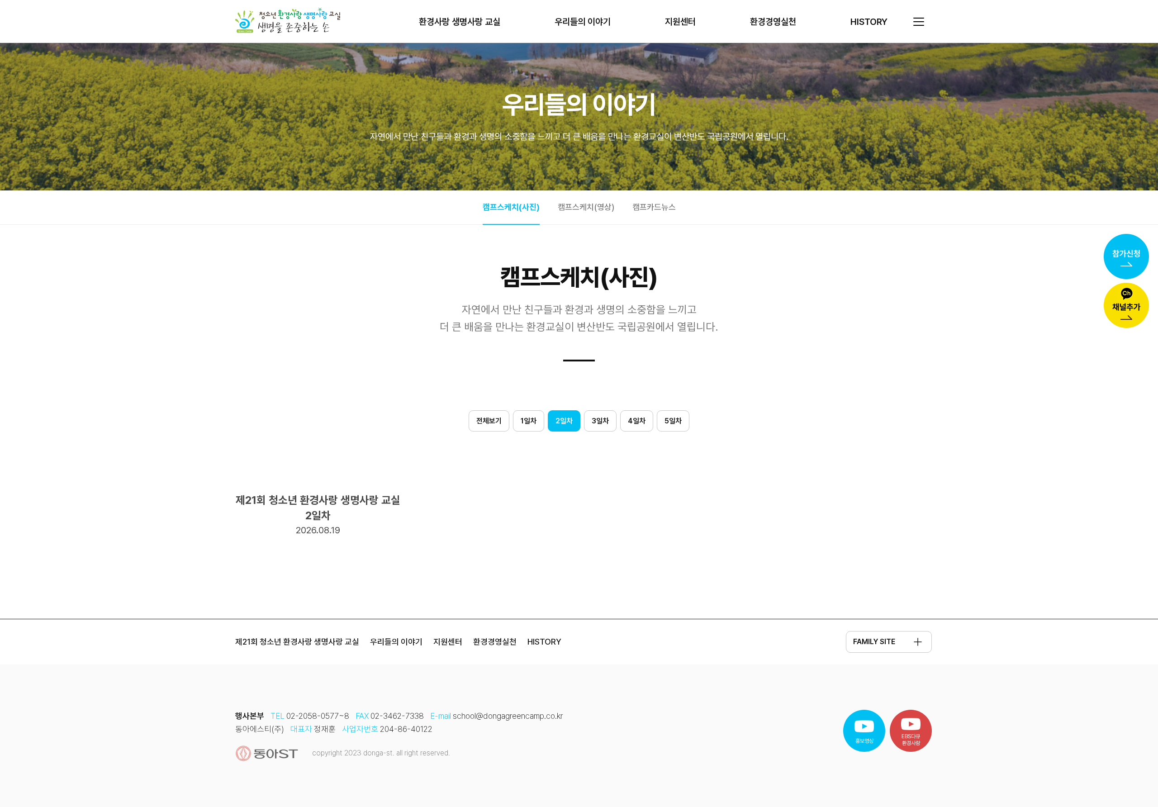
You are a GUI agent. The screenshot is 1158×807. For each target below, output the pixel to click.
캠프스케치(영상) (586, 207)
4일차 (636, 421)
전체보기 (489, 421)
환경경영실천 (773, 21)
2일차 (564, 421)
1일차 (528, 421)
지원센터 (680, 21)
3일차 (600, 421)
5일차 (673, 421)
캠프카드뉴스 (654, 207)
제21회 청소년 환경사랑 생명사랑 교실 (297, 641)
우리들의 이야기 (583, 21)
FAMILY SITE (874, 641)
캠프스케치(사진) (511, 207)
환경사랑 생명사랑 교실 (459, 21)
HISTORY (868, 21)
